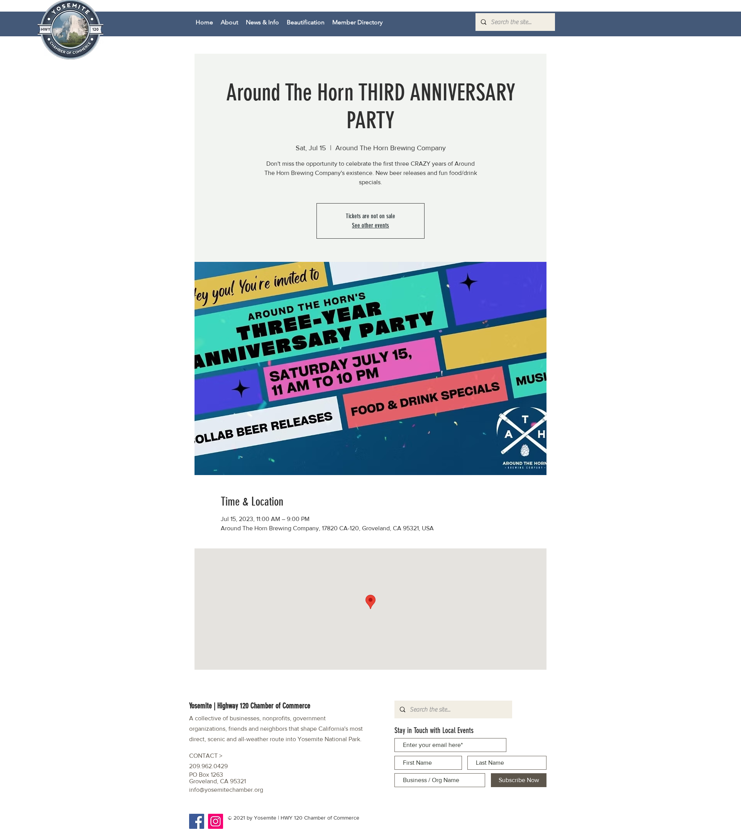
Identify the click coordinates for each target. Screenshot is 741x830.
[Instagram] (215, 821)
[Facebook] (196, 821)
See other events (370, 225)
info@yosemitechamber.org (226, 789)
